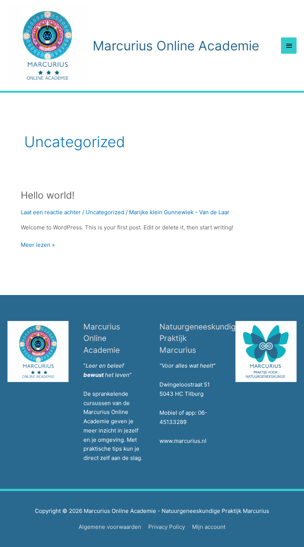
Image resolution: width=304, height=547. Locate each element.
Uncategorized (105, 212)
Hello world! (48, 195)
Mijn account (208, 526)
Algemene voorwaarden (110, 526)
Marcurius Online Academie (176, 45)
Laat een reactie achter (51, 212)
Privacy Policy (166, 526)
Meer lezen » (38, 245)
